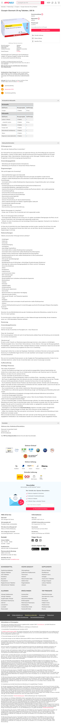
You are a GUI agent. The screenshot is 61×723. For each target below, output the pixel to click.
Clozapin (19, 51)
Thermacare (24, 574)
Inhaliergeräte (25, 605)
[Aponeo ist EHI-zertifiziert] (17, 450)
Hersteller (5, 423)
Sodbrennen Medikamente (28, 572)
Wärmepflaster (25, 570)
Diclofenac (4, 576)
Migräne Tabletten (6, 572)
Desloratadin (4, 609)
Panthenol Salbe (46, 607)
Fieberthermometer (47, 594)
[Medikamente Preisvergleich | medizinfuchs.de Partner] (52, 450)
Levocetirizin (4, 605)
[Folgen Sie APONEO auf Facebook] (33, 540)
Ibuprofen (3, 579)
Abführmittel (24, 581)
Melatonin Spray (46, 574)
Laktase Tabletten (46, 583)
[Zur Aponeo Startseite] (9, 3)
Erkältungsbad (25, 600)
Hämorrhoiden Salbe (26, 579)
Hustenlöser (24, 596)
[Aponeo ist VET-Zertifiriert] (31, 450)
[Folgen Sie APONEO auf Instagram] (40, 540)
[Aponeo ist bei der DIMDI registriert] (23, 450)
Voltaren (23, 576)
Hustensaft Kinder (26, 609)
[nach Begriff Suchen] (42, 2)
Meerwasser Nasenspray (27, 603)
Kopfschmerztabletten (7, 570)
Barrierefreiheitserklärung (37, 617)
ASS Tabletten (5, 574)
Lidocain (23, 585)
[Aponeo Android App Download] (45, 549)
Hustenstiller (24, 594)
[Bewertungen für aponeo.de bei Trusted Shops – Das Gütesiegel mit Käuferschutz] (9, 450)
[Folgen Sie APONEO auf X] (36, 540)
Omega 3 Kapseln (46, 581)
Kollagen (44, 576)
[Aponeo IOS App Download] (35, 549)
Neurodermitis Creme (47, 596)
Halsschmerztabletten (27, 598)
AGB (8, 615)
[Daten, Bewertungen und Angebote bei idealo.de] (45, 450)
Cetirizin (3, 603)
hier (18, 81)
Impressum (42, 615)
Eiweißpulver (45, 572)
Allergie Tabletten (6, 596)
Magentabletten (25, 583)
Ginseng (44, 585)
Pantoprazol (45, 600)
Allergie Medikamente (7, 594)
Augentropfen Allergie (7, 598)
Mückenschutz (45, 605)
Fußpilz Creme (46, 603)
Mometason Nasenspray (7, 600)
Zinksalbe (44, 598)
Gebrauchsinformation (8, 143)
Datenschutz (50, 615)
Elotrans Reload (46, 570)
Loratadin (3, 607)
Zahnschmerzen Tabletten (8, 585)
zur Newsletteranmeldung (40, 509)
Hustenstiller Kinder (26, 607)
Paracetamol (4, 581)
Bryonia (44, 609)
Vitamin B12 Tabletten (48, 579)
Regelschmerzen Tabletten (8, 583)
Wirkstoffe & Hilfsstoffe (8, 100)
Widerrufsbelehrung (17, 615)
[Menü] (2, 3)
